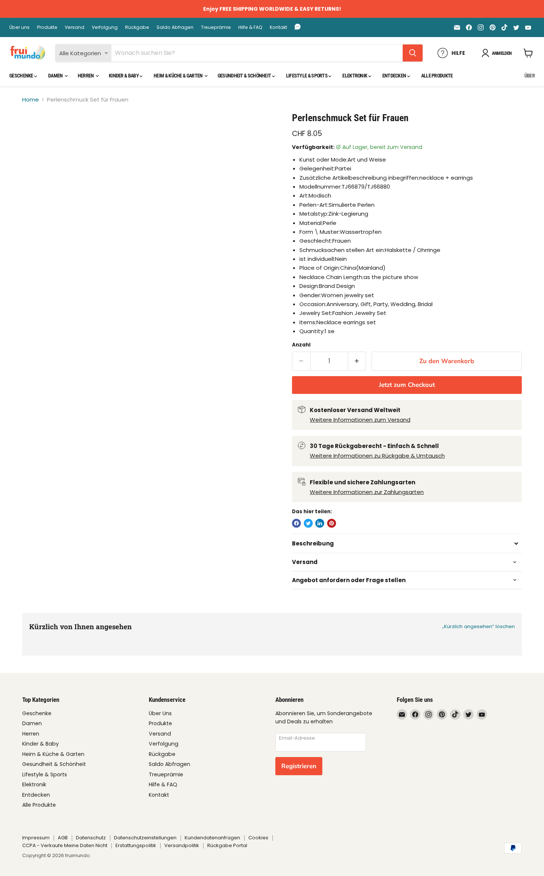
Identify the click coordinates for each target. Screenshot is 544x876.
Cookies (258, 837)
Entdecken (394, 76)
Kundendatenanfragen (212, 837)
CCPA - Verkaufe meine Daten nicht (64, 845)
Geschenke (21, 76)
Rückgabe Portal (227, 845)
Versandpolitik (181, 845)
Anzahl (301, 345)
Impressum (36, 837)
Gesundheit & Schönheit (245, 76)
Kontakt (278, 27)
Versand (74, 27)
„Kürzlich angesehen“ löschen (478, 626)
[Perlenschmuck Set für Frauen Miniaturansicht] (36, 133)
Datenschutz (91, 837)
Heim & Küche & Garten (179, 76)
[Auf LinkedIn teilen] (319, 523)
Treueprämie (216, 27)
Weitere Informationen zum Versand (360, 420)
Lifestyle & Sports (307, 76)
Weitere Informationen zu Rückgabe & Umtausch (377, 455)
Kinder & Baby (124, 76)
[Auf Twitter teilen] (308, 523)
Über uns (19, 27)
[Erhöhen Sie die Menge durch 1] (357, 361)
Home (30, 99)
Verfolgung (105, 27)
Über (529, 76)
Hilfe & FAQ (250, 27)
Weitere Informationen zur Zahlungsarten (367, 492)
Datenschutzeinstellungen (145, 837)
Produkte (47, 27)
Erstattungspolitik (135, 845)
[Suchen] (413, 53)
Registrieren (298, 766)
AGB (63, 837)
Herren (86, 76)
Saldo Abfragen (175, 27)
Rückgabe (137, 27)
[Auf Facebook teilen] (296, 523)
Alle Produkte (437, 76)
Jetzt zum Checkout (407, 385)
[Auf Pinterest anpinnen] (331, 523)
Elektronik (355, 76)
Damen (56, 76)
